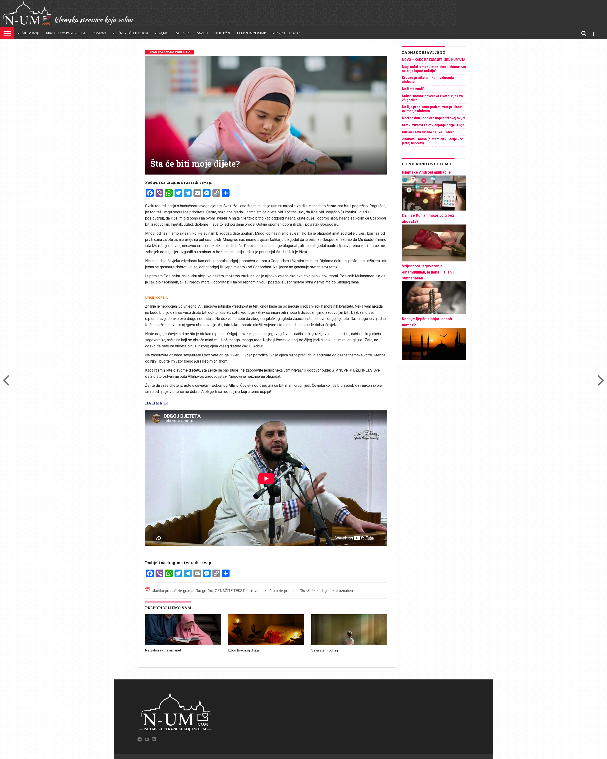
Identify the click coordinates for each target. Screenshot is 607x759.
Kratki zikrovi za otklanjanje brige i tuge (433, 125)
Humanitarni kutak (251, 33)
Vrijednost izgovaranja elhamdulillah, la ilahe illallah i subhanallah (428, 272)
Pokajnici (162, 33)
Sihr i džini (222, 33)
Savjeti (202, 33)
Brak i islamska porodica (65, 33)
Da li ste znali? (413, 89)
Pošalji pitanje (29, 33)
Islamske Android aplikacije (426, 172)
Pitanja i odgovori (286, 33)
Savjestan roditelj (324, 650)
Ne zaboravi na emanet (163, 650)
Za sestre (182, 33)
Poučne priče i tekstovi (130, 33)
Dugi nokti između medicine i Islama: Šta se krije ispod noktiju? (434, 69)
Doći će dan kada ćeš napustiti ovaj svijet (433, 118)
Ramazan (99, 33)
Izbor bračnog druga (244, 650)
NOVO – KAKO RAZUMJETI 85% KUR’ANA (433, 60)
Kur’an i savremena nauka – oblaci (428, 132)
